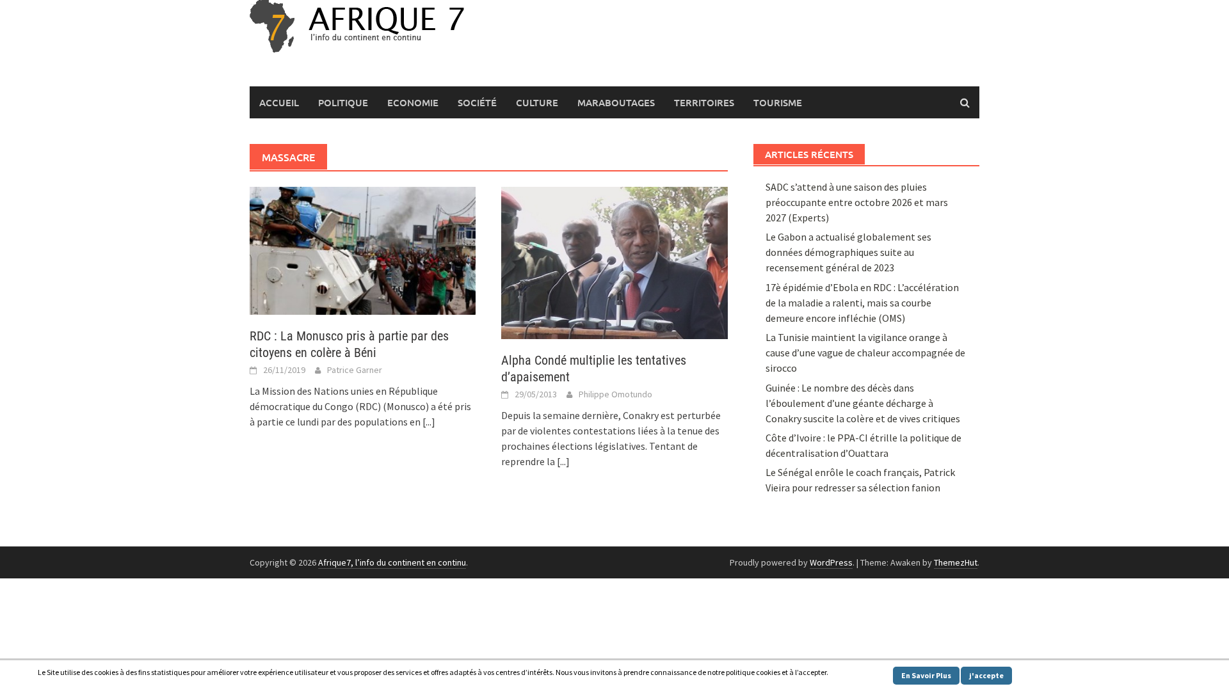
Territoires (704, 102)
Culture (537, 102)
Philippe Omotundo (615, 394)
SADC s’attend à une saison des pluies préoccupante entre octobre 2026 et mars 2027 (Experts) (857, 202)
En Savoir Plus (926, 675)
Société (477, 102)
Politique (343, 102)
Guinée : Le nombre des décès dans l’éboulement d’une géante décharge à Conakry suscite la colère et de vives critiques (863, 403)
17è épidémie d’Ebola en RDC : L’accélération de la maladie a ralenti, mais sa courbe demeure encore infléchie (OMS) (862, 302)
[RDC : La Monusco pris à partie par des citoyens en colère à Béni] (363, 249)
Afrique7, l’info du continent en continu (392, 562)
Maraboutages (616, 102)
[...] (428, 421)
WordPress (831, 562)
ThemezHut (955, 562)
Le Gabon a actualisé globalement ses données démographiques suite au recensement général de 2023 (848, 252)
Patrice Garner (354, 370)
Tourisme (777, 102)
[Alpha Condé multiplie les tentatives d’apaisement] (614, 261)
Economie (412, 102)
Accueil (279, 102)
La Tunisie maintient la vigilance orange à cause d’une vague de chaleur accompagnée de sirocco (865, 352)
